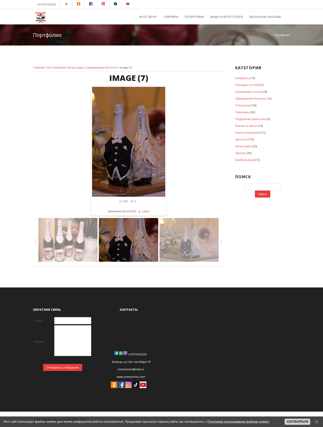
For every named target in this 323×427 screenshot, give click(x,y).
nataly (145, 211)
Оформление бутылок (102, 67)
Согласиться (297, 421)
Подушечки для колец (250, 119)
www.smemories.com (130, 377)
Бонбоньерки (244, 160)
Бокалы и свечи (246, 126)
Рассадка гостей (246, 85)
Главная (38, 67)
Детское (241, 139)
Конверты (242, 78)
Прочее (240, 153)
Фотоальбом (56, 67)
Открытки (242, 105)
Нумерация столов (248, 92)
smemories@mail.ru (131, 369)
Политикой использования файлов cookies (238, 421)
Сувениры (242, 112)
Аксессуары (76, 67)
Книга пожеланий (247, 132)
